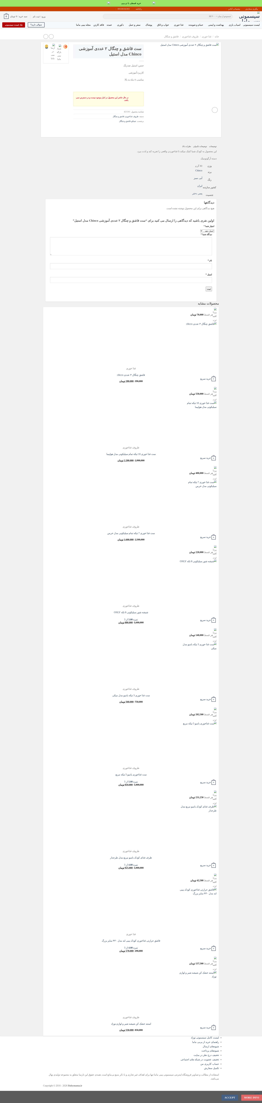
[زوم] (215, 110)
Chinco (198, 170)
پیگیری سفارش (251, 9)
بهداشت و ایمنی (216, 25)
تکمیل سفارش (211, 1068)
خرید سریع (205, 378)
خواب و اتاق (163, 25)
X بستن (258, 1092)
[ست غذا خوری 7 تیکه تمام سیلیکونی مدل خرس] (198, 502)
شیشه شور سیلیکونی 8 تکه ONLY (131, 612)
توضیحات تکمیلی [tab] (200, 146)
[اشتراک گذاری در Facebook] (140, 128)
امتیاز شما (209, 226)
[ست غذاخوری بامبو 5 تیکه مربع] (198, 744)
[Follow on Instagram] (12, 9)
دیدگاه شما (206, 234)
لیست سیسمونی (251, 25)
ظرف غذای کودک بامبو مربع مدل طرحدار (131, 857)
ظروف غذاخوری (190, 36)
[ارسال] (105, 16)
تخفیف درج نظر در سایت (206, 1055)
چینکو (133, 121)
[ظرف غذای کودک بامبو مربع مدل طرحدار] (198, 827)
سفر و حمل (134, 25)
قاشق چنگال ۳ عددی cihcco (131, 375)
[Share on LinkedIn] (119, 128)
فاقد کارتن (98, 25)
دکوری (120, 25)
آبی (200, 178)
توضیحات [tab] (213, 146)
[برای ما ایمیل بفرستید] (9, 9)
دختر (194, 193)
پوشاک (148, 25)
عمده (109, 25)
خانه (217, 36)
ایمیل (209, 274)
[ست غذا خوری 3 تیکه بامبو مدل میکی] (198, 664)
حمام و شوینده (196, 25)
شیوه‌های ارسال (211, 1046)
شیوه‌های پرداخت (210, 1050)
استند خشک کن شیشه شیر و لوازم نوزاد (131, 1024)
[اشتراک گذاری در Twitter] (135, 128)
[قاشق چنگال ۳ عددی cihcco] (198, 344)
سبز (196, 178)
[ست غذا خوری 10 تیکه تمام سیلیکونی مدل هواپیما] (198, 423)
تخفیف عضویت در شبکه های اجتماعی (200, 1059)
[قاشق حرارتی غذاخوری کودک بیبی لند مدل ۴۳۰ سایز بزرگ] (198, 910)
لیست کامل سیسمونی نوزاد (205, 1037)
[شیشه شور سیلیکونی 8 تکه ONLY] (198, 581)
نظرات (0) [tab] (186, 146)
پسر (200, 193)
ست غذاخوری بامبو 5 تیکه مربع (131, 774)
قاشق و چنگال (171, 36)
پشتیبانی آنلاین (234, 9)
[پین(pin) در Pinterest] (124, 128)
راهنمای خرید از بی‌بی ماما (205, 1042)
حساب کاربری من (209, 1064)
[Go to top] (256, 1099)
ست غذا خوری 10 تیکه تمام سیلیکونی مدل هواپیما (131, 454)
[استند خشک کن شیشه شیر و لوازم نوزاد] (198, 993)
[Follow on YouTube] (7, 9)
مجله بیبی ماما (83, 25)
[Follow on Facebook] (15, 9)
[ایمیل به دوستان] (130, 128)
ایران (199, 186)
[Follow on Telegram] (4, 9)
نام (210, 260)
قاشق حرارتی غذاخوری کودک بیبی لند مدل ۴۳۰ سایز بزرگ (131, 940)
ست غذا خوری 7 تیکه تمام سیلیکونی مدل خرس (131, 533)
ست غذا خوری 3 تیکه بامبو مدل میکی (131, 695)
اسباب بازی (234, 25)
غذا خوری (178, 25)
